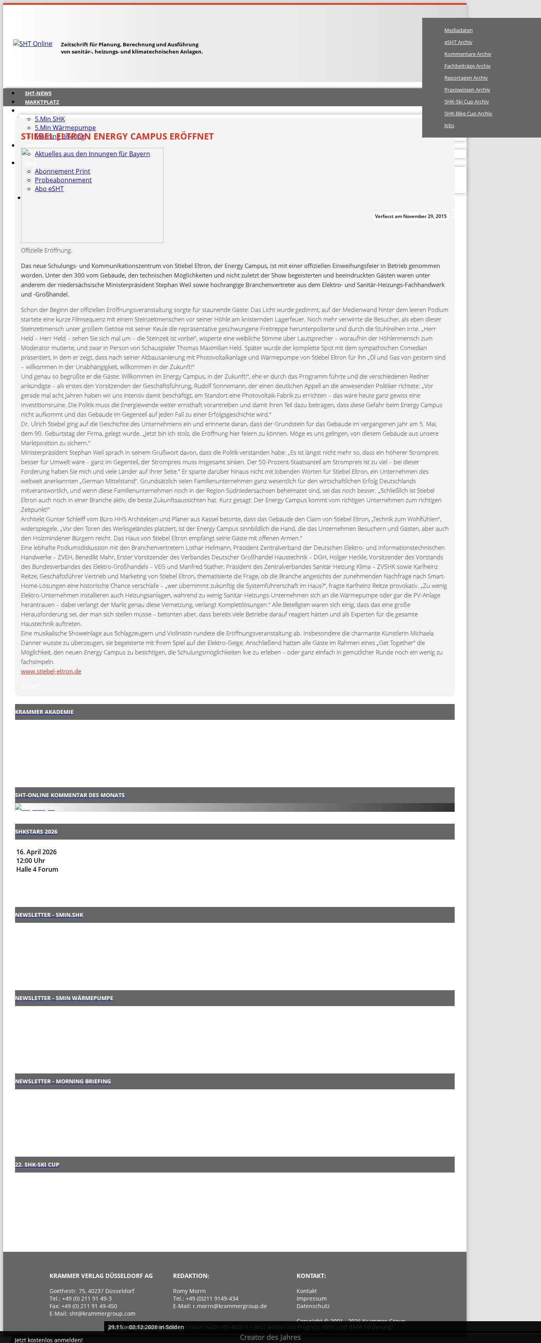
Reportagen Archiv (466, 77)
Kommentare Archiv (467, 53)
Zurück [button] (31, 686)
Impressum (312, 1298)
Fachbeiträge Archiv (467, 65)
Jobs (449, 125)
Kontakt (307, 1291)
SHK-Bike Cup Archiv (468, 113)
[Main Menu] (456, 213)
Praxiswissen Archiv (467, 89)
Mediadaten (458, 30)
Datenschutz (313, 1306)
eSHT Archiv (458, 42)
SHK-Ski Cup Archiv (466, 101)
